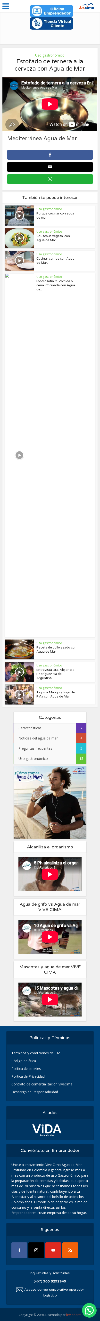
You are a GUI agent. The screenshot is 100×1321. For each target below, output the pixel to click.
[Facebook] (19, 1250)
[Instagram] (36, 1250)
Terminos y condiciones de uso (35, 1053)
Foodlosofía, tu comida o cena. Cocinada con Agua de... (55, 285)
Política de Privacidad (28, 1076)
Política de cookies (26, 1068)
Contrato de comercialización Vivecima (41, 1084)
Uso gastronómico (50, 55)
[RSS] (70, 1250)
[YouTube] (53, 1250)
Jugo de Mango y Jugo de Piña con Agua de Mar (55, 694)
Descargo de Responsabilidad (34, 1092)
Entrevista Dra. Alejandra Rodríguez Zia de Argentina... (55, 674)
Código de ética (23, 1060)
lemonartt (73, 1315)
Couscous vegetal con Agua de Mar (53, 238)
